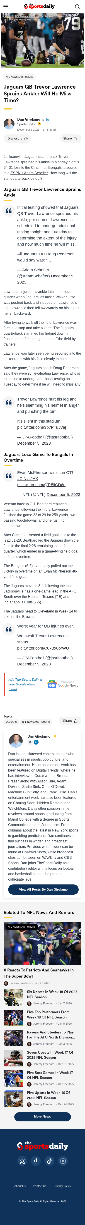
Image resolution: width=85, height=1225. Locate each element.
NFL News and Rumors (27, 16)
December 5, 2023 (34, 443)
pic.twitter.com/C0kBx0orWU (43, 648)
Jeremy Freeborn (20, 983)
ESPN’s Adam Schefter (29, 173)
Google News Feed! (22, 686)
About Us (20, 1186)
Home (7, 16)
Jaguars (11, 722)
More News (42, 1116)
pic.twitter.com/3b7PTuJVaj (41, 427)
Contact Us (39, 1186)
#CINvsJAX (27, 478)
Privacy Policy (62, 1186)
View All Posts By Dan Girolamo (43, 889)
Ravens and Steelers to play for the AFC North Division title (50, 1037)
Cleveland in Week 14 (55, 611)
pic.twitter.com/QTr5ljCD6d (41, 485)
